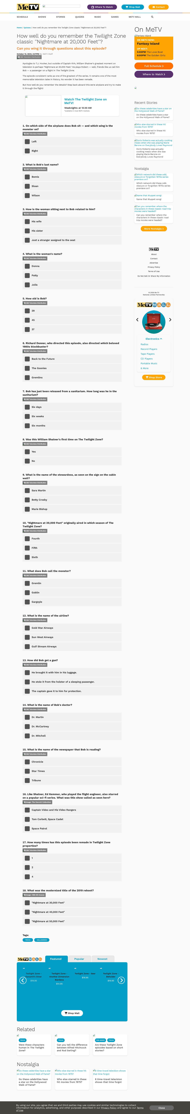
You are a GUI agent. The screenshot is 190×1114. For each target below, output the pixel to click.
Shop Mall (134, 7)
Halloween (42, 940)
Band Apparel (148, 363)
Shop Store (155, 377)
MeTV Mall (135, 17)
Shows (42, 17)
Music (97, 17)
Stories (60, 17)
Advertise (154, 263)
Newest (102, 958)
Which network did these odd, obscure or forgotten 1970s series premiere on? (153, 186)
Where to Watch (153, 74)
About (154, 254)
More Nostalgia (153, 228)
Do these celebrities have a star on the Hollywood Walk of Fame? (33, 1082)
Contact (160, 7)
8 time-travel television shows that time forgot (108, 1080)
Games (115, 17)
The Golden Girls (155, 55)
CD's (143, 349)
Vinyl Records (148, 344)
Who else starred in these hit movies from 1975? (71, 1080)
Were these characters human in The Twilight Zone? (31, 1047)
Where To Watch (104, 7)
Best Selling (147, 353)
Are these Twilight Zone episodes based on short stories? (109, 1047)
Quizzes (79, 17)
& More (144, 368)
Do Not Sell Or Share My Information (154, 276)
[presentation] (22, 980)
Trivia (27, 940)
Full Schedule (152, 66)
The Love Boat (155, 52)
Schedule (22, 17)
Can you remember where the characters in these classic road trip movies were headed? (152, 217)
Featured (56, 958)
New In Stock (148, 358)
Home (19, 28)
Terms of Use (153, 271)
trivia (60, 1040)
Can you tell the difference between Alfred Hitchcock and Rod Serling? (72, 1047)
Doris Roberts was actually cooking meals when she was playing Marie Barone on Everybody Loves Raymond (151, 153)
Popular (79, 958)
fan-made (100, 1040)
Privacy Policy (154, 267)
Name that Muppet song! (148, 199)
